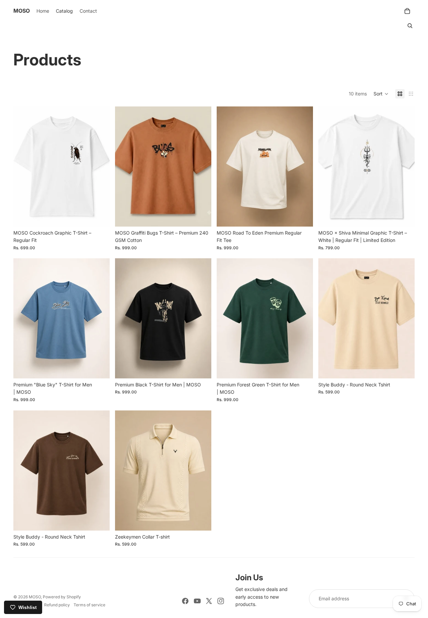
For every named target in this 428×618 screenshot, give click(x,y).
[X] (209, 601)
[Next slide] (405, 166)
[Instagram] (221, 601)
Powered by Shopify (62, 596)
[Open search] (410, 25)
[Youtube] (197, 601)
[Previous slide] (328, 166)
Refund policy (57, 604)
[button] (381, 93)
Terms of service (89, 604)
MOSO (35, 596)
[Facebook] (185, 601)
